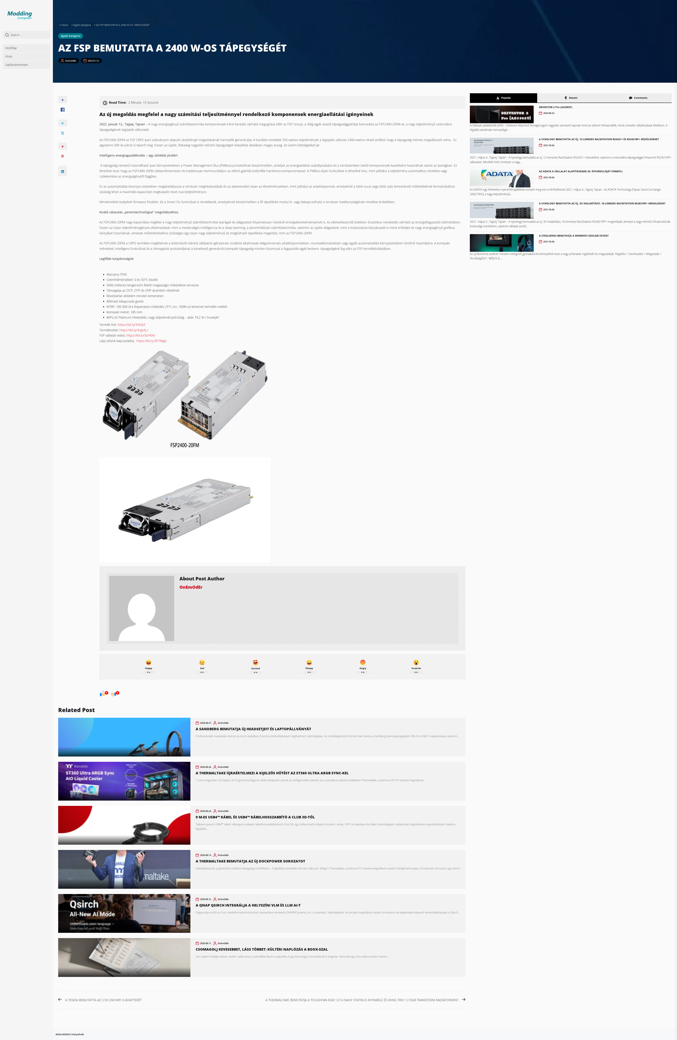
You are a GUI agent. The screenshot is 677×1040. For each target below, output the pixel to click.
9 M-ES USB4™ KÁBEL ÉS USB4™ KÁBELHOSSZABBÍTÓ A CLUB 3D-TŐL (255, 817)
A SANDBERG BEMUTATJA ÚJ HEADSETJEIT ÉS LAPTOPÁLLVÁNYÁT (253, 729)
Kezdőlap (11, 48)
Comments (640, 97)
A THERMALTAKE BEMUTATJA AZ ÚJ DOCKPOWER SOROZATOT (250, 861)
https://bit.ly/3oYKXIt (140, 335)
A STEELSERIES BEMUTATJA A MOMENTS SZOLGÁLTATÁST (574, 235)
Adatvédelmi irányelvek (70, 1034)
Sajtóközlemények (16, 65)
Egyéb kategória (70, 36)
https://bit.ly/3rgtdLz (134, 330)
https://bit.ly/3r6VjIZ (131, 324)
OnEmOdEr (70, 60)
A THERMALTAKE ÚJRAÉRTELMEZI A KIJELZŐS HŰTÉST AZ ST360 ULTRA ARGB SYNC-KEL (272, 773)
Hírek (8, 56)
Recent (572, 97)
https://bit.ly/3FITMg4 (151, 341)
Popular (506, 97)
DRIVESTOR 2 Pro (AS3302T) (555, 107)
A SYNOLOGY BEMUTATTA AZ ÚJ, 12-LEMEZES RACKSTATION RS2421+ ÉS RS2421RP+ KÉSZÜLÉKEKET (599, 139)
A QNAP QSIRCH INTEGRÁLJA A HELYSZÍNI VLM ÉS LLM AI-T (248, 905)
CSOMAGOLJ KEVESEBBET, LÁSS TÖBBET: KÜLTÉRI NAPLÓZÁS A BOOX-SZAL (262, 949)
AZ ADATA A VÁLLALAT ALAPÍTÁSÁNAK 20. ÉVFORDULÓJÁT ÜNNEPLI (581, 171)
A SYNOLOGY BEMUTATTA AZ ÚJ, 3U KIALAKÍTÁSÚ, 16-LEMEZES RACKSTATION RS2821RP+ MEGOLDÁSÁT (602, 203)
